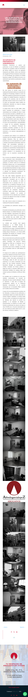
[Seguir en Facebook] (11, 632)
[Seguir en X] (14, 632)
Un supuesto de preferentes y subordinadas (14, 85)
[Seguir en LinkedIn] (17, 632)
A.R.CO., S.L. (15, 691)
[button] (25, 694)
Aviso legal (11, 687)
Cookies (17, 687)
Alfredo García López (7, 54)
